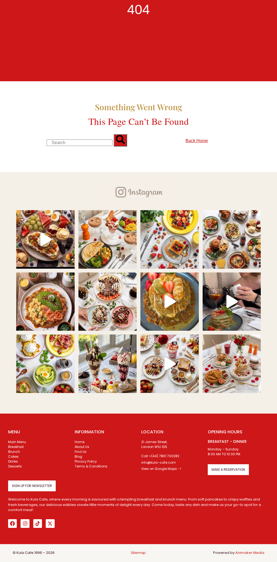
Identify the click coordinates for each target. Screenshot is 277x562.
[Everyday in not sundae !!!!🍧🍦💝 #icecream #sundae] (107, 363)
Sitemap (138, 552)
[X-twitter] (50, 523)
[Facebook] (12, 523)
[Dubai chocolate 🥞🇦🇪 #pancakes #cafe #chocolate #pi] (232, 301)
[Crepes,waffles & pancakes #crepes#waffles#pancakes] (107, 301)
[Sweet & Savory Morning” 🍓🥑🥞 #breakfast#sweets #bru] (107, 239)
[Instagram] (25, 523)
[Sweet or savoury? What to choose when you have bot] (45, 239)
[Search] (120, 140)
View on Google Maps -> (161, 468)
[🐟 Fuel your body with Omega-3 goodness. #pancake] (45, 301)
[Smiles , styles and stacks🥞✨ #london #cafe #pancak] (169, 301)
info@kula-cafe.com (158, 462)
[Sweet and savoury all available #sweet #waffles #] (232, 363)
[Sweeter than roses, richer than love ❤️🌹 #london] (169, 363)
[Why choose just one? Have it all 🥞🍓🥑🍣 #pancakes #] (45, 363)
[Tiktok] (37, 523)
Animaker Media (249, 552)
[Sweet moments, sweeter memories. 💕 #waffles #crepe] (169, 239)
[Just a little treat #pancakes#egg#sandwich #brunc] (232, 239)
